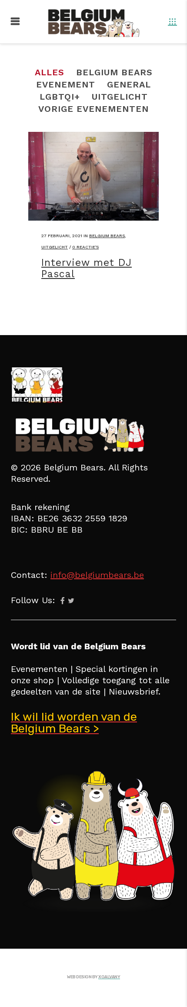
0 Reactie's (85, 247)
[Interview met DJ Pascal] (93, 176)
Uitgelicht (54, 247)
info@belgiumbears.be (97, 575)
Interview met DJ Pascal (86, 268)
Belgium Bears (107, 235)
